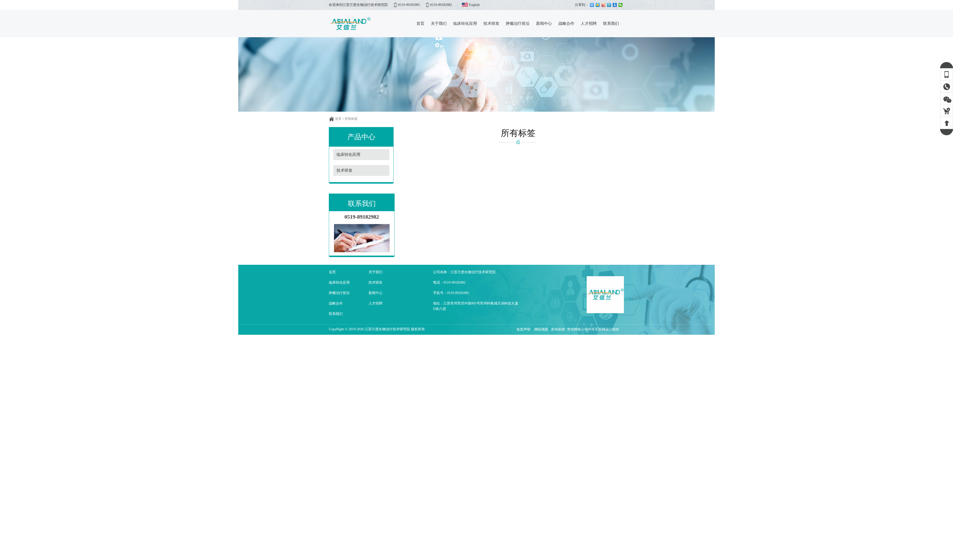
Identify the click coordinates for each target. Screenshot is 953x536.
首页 (338, 119)
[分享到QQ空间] (598, 5)
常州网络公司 (577, 329)
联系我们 (336, 314)
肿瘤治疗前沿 (339, 293)
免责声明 (523, 329)
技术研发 (375, 282)
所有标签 (558, 329)
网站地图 (541, 329)
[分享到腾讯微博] (609, 5)
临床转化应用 (339, 282)
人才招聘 (375, 303)
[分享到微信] (620, 5)
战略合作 (336, 303)
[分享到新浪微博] (603, 5)
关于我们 (375, 272)
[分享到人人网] (615, 5)
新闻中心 (375, 293)
